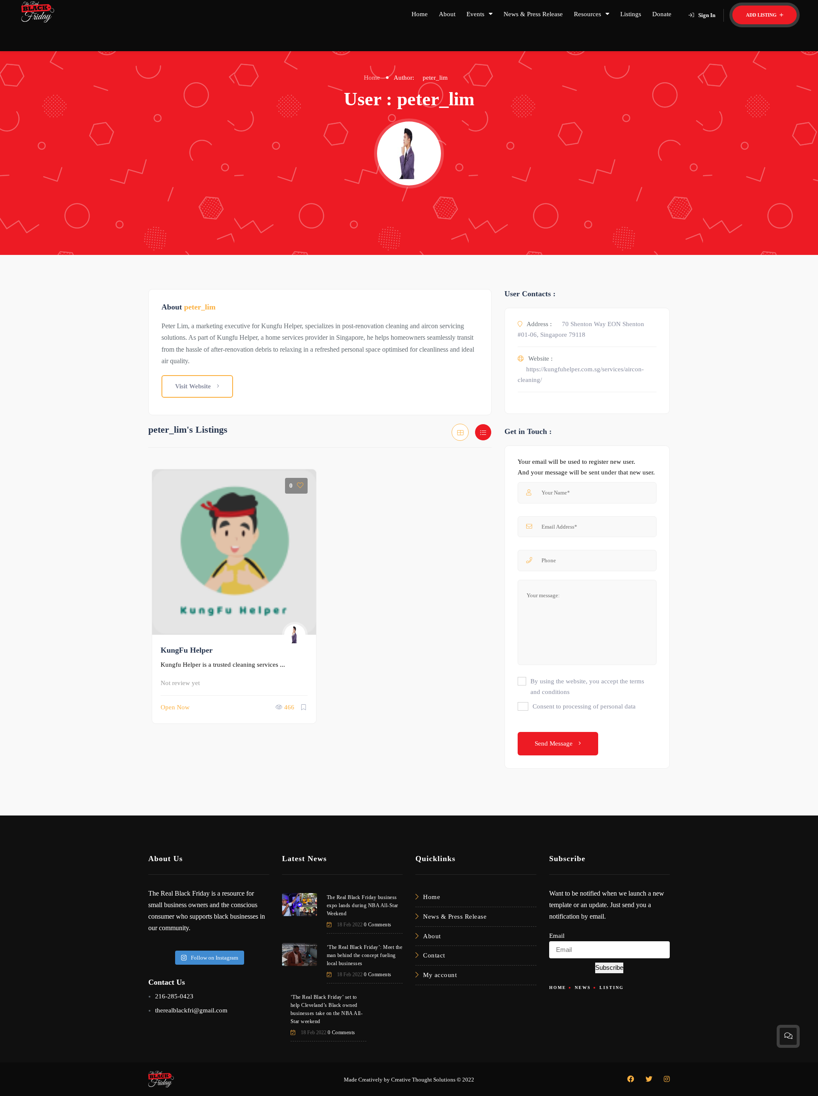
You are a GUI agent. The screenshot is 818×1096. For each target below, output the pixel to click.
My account (440, 975)
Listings (630, 14)
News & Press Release (533, 14)
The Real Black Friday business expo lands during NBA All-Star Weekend (362, 905)
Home (420, 14)
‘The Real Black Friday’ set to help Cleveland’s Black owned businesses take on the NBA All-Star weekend (327, 1009)
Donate (661, 14)
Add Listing (762, 14)
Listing (611, 987)
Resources (587, 14)
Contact (434, 955)
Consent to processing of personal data (584, 706)
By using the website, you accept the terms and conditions (587, 686)
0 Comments (378, 925)
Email (557, 935)
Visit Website (194, 386)
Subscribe (609, 967)
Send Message (554, 743)
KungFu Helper (187, 650)
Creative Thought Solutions (423, 1079)
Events (475, 14)
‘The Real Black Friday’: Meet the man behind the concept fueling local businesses (365, 955)
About (447, 14)
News (583, 987)
